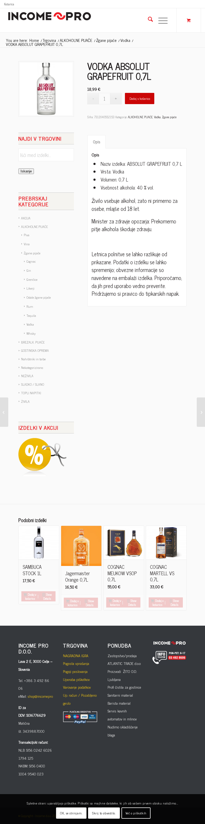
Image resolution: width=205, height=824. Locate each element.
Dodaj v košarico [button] (30, 596)
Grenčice (31, 279)
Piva (26, 235)
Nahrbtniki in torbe (33, 359)
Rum (29, 306)
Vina (27, 244)
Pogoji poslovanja (75, 671)
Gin (28, 270)
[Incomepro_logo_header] (49, 20)
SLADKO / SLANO (32, 384)
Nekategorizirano (32, 367)
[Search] (148, 20)
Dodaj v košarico (139, 98)
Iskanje (26, 171)
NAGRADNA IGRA (75, 655)
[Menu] (160, 20)
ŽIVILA (25, 401)
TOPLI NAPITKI (31, 393)
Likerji (30, 288)
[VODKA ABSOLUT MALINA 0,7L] (201, 412)
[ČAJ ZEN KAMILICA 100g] (4, 412)
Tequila (31, 315)
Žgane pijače (32, 253)
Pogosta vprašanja (76, 663)
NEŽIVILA (27, 376)
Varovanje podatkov (77, 687)
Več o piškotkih (136, 813)
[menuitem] (9, 4)
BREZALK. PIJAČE (33, 342)
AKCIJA (25, 218)
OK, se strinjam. (71, 813)
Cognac (31, 261)
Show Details (47, 596)
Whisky (31, 333)
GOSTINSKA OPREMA (35, 350)
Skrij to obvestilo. (104, 813)
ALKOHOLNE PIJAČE (34, 226)
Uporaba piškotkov (76, 679)
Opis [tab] (96, 141)
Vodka (30, 324)
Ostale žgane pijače (38, 297)
